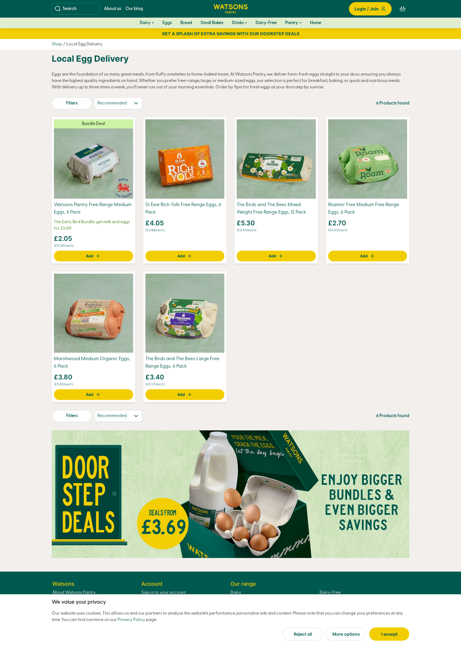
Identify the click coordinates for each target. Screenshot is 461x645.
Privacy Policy (131, 620)
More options (346, 634)
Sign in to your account (163, 593)
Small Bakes (212, 23)
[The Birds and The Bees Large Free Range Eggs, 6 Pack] (185, 313)
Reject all (303, 634)
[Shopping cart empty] (402, 8)
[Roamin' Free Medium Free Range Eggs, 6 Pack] (367, 159)
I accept (389, 634)
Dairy (145, 23)
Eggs (167, 23)
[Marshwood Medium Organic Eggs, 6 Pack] (93, 313)
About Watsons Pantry (74, 593)
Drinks (238, 23)
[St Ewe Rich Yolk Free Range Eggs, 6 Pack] (185, 159)
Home (315, 23)
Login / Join (367, 8)
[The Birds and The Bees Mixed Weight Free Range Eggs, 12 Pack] (276, 159)
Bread (186, 23)
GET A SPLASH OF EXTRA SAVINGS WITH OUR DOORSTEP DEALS (230, 33)
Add (89, 256)
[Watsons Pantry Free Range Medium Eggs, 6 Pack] (93, 159)
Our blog (134, 9)
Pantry (291, 23)
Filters (72, 103)
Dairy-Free (266, 23)
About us (112, 9)
